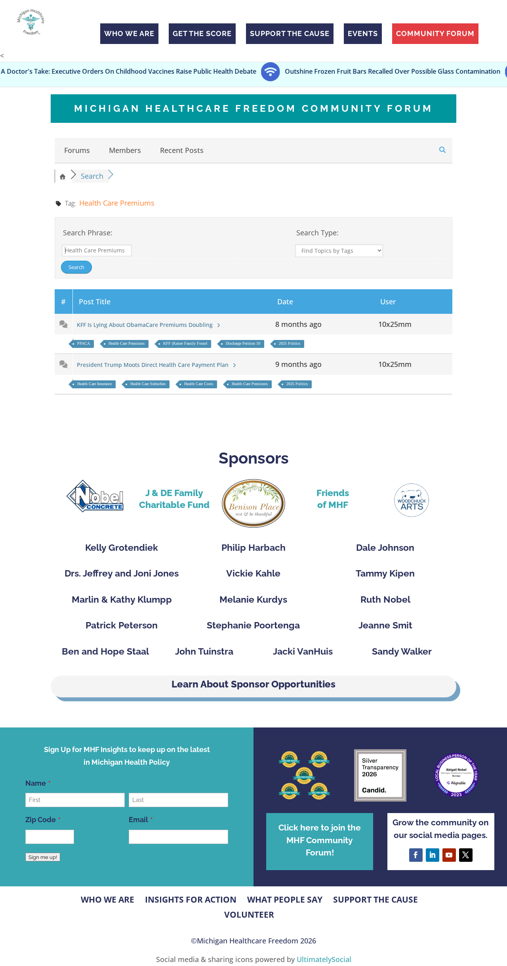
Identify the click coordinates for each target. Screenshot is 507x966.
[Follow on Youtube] (449, 855)
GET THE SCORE (202, 33)
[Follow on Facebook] (416, 855)
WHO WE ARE (129, 33)
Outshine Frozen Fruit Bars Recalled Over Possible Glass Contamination (363, 71)
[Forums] (62, 176)
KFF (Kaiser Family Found (185, 343)
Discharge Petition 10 (243, 343)
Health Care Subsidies (148, 384)
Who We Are (107, 899)
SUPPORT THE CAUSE (290, 33)
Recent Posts (182, 150)
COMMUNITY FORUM (435, 33)
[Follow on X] (466, 855)
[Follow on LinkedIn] (432, 855)
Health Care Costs (198, 384)
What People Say (284, 899)
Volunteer (249, 914)
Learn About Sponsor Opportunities (253, 684)
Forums (77, 150)
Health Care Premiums (127, 343)
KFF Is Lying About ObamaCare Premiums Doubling (146, 324)
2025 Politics (289, 343)
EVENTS (363, 33)
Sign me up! (43, 857)
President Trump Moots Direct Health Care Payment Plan (154, 364)
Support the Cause (375, 899)
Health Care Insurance (94, 384)
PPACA (83, 343)
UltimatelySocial (324, 959)
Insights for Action (190, 899)
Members (125, 150)
